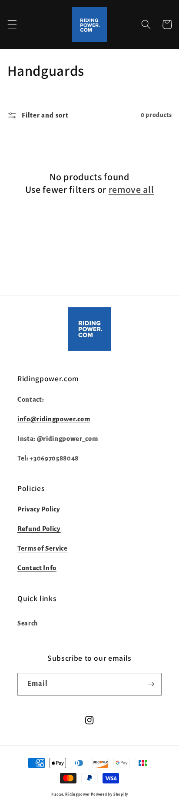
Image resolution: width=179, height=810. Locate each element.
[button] (11, 24)
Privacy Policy (38, 509)
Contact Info (36, 568)
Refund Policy (39, 528)
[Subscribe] (150, 684)
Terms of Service (42, 548)
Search (27, 623)
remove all (131, 189)
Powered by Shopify (109, 795)
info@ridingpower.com (53, 419)
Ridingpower (77, 795)
